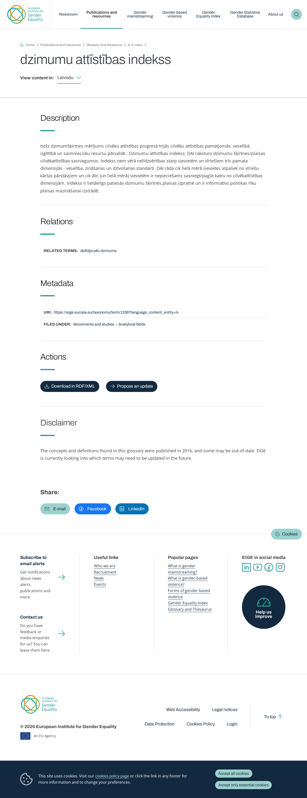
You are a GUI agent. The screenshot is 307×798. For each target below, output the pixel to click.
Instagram (280, 567)
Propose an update (135, 386)
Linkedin (246, 567)
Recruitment (105, 572)
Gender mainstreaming (140, 14)
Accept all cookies (233, 773)
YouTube (257, 567)
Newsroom (68, 14)
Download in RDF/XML (73, 386)
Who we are (104, 565)
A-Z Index (135, 45)
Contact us (31, 617)
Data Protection (159, 724)
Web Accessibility (183, 709)
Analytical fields (131, 324)
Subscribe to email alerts (33, 560)
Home (30, 45)
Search (296, 14)
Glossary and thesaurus (104, 45)
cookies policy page (112, 776)
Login (232, 724)
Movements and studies (93, 324)
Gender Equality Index (208, 14)
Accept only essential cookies (243, 785)
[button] (55, 508)
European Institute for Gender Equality (25, 14)
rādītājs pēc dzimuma (98, 251)
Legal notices (224, 709)
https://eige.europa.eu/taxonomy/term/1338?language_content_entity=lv (116, 312)
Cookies (290, 534)
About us (275, 14)
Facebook (269, 567)
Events (100, 584)
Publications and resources (101, 14)
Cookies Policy (201, 724)
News (99, 578)
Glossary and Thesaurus (190, 609)
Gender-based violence (174, 14)
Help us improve (263, 614)
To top (270, 716)
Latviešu (65, 77)
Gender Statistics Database (245, 14)
